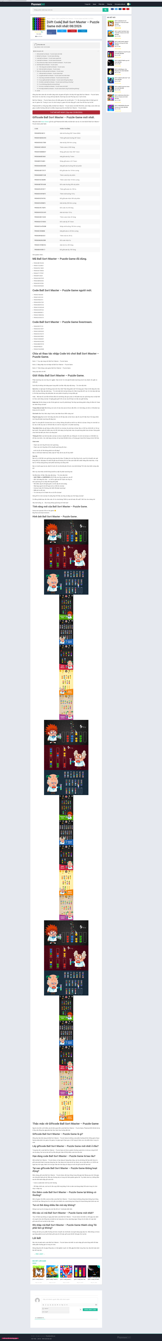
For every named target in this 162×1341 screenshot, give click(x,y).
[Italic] (45, 1305)
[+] (67, 1304)
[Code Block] (60, 1305)
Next (41, 1254)
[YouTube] (124, 9)
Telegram (83, 30)
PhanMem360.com (50, 1336)
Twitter (62, 30)
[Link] (62, 1305)
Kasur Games (45, 121)
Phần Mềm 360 (41, 44)
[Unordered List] (55, 1305)
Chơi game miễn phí (120, 4)
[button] (66, 532)
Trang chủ (87, 4)
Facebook (49, 33)
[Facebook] (112, 9)
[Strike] (50, 1305)
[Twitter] (116, 9)
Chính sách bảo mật (46, 1338)
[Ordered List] (53, 1305)
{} (64, 1304)
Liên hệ (39, 1338)
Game (94, 4)
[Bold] (43, 1305)
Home (48, 18)
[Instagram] (120, 9)
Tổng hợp (109, 4)
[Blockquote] (57, 1305)
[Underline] (48, 1305)
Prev (37, 1254)
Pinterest (73, 30)
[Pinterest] (128, 9)
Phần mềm (101, 4)
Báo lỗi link (39, 36)
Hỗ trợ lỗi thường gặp (10, 1338)
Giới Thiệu (33, 1338)
